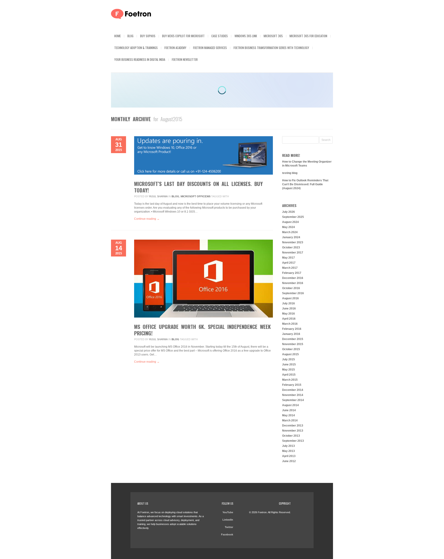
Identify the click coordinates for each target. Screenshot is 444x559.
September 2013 (293, 440)
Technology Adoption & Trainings (136, 47)
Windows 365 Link (245, 36)
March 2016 (290, 323)
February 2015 (291, 384)
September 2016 (293, 293)
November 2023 (292, 242)
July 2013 (288, 446)
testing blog (289, 173)
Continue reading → (147, 218)
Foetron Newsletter (185, 59)
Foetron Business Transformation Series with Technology (271, 47)
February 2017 (291, 273)
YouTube (227, 512)
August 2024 (290, 222)
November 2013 (292, 430)
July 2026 (288, 211)
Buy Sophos (147, 36)
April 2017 (289, 262)
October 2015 (291, 349)
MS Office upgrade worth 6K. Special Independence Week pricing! (202, 330)
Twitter (229, 527)
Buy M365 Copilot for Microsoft (183, 36)
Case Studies (219, 36)
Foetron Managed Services (210, 47)
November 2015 (292, 344)
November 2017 (292, 252)
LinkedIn (227, 519)
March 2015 (290, 379)
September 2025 (293, 217)
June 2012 (289, 461)
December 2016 (292, 278)
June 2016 (289, 308)
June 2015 (289, 364)
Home (117, 36)
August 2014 (290, 405)
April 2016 (289, 318)
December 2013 (292, 425)
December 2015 (292, 339)
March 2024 (290, 232)
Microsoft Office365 (195, 196)
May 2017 (288, 257)
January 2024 (291, 237)
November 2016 (292, 283)
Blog (130, 36)
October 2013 (291, 435)
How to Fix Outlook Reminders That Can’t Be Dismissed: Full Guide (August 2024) (305, 184)
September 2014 (293, 400)
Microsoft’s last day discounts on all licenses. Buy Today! (198, 187)
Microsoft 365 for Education (308, 36)
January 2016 (291, 334)
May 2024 (288, 227)
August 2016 (290, 298)
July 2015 (288, 359)
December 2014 (292, 390)
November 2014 (292, 395)
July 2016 (288, 303)
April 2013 (289, 456)
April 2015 (289, 374)
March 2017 (290, 267)
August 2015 (290, 354)
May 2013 (288, 451)
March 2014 (290, 420)
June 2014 (289, 410)
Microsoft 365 (273, 36)
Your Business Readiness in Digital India (139, 59)
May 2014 (288, 415)
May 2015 (288, 369)
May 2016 (288, 313)
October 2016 (291, 288)
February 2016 (291, 328)
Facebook (227, 534)
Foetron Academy (175, 47)
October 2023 (291, 247)
